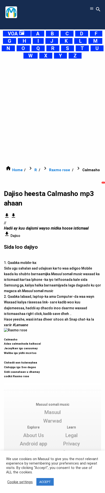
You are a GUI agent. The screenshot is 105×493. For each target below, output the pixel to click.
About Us (33, 435)
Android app (33, 444)
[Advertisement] (52, 112)
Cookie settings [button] (20, 482)
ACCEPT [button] (45, 482)
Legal (71, 435)
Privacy (71, 444)
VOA (16, 34)
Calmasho (22, 356)
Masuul (52, 412)
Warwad (52, 421)
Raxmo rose (59, 170)
